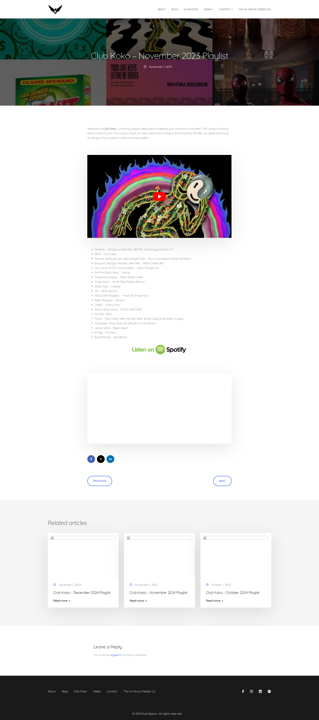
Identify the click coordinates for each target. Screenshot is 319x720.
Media (207, 9)
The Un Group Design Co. (254, 9)
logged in (116, 655)
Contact (225, 9)
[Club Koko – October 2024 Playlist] (235, 556)
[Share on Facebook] (91, 459)
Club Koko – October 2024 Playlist (233, 592)
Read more (60, 600)
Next (222, 480)
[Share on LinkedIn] (110, 459)
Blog (174, 9)
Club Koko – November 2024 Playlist (158, 592)
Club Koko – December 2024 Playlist (82, 592)
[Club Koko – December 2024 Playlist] (83, 556)
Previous (99, 480)
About (162, 9)
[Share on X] (101, 459)
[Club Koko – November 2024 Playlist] (159, 556)
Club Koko (191, 9)
